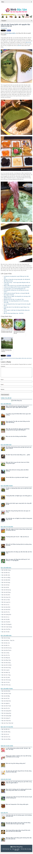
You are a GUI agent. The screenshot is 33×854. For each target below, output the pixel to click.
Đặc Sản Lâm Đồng (6, 739)
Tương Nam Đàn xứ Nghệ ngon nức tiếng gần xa (19, 495)
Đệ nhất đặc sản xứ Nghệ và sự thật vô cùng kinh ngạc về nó (19, 519)
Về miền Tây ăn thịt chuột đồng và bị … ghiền (18, 454)
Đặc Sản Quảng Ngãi (6, 715)
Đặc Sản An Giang (6, 638)
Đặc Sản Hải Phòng (6, 592)
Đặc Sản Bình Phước (6, 650)
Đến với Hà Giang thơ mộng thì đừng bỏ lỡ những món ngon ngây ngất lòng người (17, 407)
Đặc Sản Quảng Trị (6, 718)
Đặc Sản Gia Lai (5, 734)
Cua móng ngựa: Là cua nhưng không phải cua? (14, 288)
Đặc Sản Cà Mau (5, 652)
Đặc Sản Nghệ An (6, 703)
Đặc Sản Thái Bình (6, 621)
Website (2, 389)
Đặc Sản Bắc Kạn (6, 572)
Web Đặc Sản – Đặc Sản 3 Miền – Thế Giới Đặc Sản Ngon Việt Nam (18, 849)
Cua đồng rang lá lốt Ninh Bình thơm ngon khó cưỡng (18, 414)
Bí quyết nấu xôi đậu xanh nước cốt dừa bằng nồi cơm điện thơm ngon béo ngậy (18, 823)
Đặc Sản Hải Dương (6, 589)
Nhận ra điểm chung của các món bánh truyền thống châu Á (17, 285)
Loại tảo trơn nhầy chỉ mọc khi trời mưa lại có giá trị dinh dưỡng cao (19, 797)
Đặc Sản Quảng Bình (6, 710)
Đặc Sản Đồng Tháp (6, 660)
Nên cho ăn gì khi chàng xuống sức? (15, 763)
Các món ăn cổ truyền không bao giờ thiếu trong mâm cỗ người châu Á (19, 782)
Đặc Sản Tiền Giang (6, 679)
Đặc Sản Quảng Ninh (6, 614)
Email (2, 384)
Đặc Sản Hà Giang (6, 582)
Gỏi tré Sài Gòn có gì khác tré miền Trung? (17, 477)
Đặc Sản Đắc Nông (6, 731)
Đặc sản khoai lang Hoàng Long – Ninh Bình (13, 313)
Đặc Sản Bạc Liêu (6, 643)
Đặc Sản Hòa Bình (6, 594)
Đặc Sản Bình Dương (6, 647)
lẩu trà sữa (28, 42)
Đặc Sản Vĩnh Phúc (6, 629)
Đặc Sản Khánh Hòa (6, 701)
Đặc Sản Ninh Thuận (6, 705)
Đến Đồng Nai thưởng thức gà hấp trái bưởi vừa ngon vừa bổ (18, 448)
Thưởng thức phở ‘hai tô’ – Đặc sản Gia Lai (17, 536)
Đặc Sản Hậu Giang (6, 662)
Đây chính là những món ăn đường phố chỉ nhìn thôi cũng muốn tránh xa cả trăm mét (18, 790)
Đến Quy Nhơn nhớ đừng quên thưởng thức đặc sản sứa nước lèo (19, 838)
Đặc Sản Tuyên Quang (7, 626)
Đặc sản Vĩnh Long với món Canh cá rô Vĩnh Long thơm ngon (17, 463)
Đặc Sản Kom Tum (6, 736)
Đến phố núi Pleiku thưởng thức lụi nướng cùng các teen (19, 545)
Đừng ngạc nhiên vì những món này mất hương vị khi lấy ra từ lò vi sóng (18, 756)
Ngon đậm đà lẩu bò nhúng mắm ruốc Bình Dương (17, 470)
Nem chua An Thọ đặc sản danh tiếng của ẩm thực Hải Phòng (18, 422)
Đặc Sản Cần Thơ (6, 655)
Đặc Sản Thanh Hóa (6, 720)
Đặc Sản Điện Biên (6, 580)
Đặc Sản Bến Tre (5, 645)
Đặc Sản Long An (5, 670)
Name (2, 379)
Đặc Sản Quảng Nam (6, 713)
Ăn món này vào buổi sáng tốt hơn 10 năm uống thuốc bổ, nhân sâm (18, 771)
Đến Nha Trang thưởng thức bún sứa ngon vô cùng (18, 511)
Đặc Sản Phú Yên (6, 708)
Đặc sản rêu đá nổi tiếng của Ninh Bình (16, 436)
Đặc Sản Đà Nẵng (6, 696)
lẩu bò (19, 45)
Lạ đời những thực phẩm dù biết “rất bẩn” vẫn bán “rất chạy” (18, 749)
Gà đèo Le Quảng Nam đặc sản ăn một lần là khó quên (19, 489)
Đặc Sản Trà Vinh (6, 682)
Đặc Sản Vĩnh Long (6, 684)
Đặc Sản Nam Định (6, 607)
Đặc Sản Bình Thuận (6, 693)
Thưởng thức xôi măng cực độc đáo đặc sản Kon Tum (19, 552)
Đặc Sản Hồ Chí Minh (6, 665)
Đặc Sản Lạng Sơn (6, 602)
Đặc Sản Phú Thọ (6, 612)
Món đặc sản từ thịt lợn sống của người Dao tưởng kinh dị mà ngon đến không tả (17, 429)
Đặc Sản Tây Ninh (6, 677)
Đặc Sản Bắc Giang (6, 570)
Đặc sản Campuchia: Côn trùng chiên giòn (17, 804)
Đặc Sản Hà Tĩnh (5, 698)
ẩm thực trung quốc (5, 358)
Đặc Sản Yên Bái (5, 631)
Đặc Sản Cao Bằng (6, 577)
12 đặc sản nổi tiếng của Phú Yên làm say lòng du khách (16, 287)
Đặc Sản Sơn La (5, 617)
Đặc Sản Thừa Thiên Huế (7, 723)
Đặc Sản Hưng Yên (6, 597)
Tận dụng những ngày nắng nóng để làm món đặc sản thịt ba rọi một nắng (18, 831)
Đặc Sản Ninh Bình (6, 609)
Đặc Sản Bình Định (6, 691)
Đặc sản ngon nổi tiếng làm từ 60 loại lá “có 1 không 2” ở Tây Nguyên (18, 560)
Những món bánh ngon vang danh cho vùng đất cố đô (18, 504)
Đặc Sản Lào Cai (5, 604)
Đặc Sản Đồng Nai (6, 657)
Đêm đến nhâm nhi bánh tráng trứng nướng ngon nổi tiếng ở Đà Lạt (19, 530)
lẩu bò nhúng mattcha (10, 33)
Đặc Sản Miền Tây (6, 672)
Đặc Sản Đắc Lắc (6, 729)
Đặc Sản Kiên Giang (6, 667)
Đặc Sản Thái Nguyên (6, 624)
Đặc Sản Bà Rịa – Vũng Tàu (8, 640)
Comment (3, 366)
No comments (4, 28)
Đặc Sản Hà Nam (5, 585)
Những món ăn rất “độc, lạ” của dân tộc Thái (14, 299)
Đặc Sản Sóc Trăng (6, 675)
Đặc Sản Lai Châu (6, 599)
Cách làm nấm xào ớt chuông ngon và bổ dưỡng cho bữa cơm (19, 815)
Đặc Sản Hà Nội (5, 587)
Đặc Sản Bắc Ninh (6, 575)
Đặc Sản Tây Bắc (6, 619)
